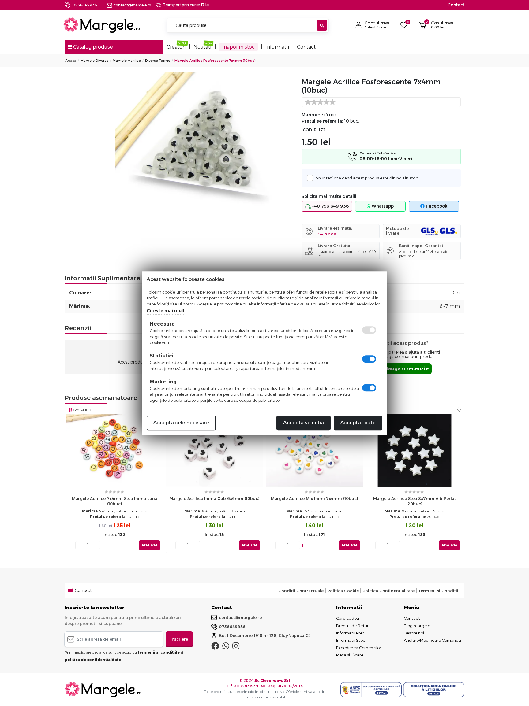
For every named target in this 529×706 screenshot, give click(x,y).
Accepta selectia (303, 423)
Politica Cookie (343, 590)
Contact (456, 5)
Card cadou (347, 618)
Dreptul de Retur (352, 625)
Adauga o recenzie (405, 368)
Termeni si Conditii (438, 590)
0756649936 (85, 5)
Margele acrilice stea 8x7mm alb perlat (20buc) (414, 501)
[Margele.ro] (101, 25)
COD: (308, 130)
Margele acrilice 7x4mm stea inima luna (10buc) (114, 501)
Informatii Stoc (350, 640)
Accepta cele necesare (181, 423)
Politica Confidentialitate (388, 590)
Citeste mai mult (166, 310)
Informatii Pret (350, 632)
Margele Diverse (94, 60)
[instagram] (235, 647)
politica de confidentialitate (93, 659)
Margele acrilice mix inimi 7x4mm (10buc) (314, 498)
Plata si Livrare (349, 654)
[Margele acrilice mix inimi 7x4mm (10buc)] (314, 450)
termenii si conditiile (159, 652)
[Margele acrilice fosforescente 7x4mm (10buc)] (204, 139)
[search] (322, 25)
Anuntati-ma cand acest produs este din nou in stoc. (367, 178)
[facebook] (215, 647)
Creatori (176, 47)
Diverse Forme (157, 60)
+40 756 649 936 (330, 206)
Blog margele (417, 625)
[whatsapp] (225, 647)
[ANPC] (371, 689)
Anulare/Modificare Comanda (432, 640)
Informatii (277, 47)
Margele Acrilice (127, 60)
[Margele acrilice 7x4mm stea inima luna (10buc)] (114, 450)
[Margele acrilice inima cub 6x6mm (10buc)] (214, 450)
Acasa (70, 60)
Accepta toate (358, 423)
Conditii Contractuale (301, 590)
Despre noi (414, 632)
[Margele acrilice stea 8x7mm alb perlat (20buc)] (414, 450)
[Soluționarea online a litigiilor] (433, 689)
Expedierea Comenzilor (358, 647)
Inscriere (179, 639)
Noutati (202, 47)
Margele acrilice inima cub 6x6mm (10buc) (214, 498)
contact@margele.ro (132, 5)
